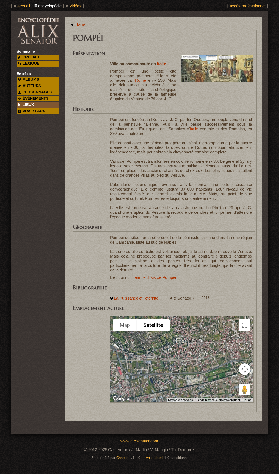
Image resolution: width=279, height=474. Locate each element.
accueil (23, 6)
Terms (247, 400)
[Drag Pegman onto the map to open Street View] (244, 389)
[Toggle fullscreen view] (244, 325)
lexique (31, 63)
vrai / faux (34, 111)
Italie (161, 63)
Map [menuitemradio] (125, 325)
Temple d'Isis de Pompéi (154, 277)
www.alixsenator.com (139, 441)
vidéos (75, 6)
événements (35, 98)
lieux (28, 105)
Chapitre (122, 458)
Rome (140, 80)
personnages (37, 92)
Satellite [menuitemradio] (153, 325)
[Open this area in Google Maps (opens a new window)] (121, 398)
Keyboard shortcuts (180, 400)
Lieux (80, 25)
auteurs (32, 86)
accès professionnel (247, 6)
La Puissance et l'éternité (136, 298)
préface (31, 57)
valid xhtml (154, 458)
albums (31, 79)
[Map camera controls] (244, 369)
